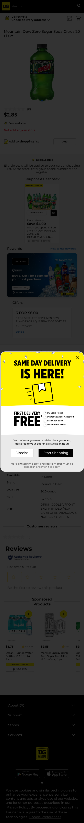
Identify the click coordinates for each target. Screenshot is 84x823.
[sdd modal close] (77, 357)
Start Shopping (55, 453)
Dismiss (22, 453)
